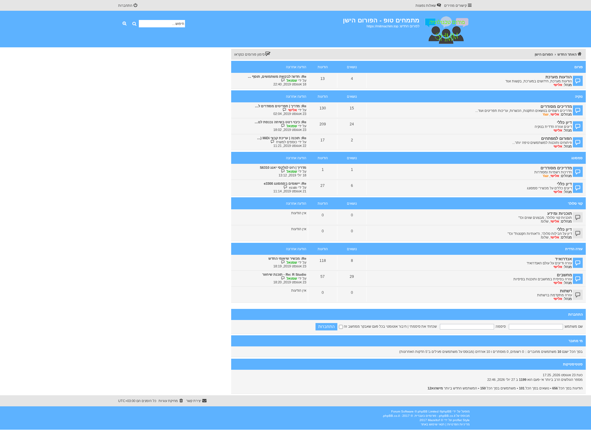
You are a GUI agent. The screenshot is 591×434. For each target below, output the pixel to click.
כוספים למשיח (286, 142)
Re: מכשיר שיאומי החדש (287, 258)
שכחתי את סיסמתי (423, 326)
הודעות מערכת (558, 77)
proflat (457, 420)
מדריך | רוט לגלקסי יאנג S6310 (283, 167)
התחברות (575, 314)
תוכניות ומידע (559, 213)
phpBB (447, 411)
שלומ (545, 221)
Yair (546, 114)
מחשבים (564, 275)
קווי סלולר (575, 203)
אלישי (557, 85)
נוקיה (579, 96)
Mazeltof (434, 420)
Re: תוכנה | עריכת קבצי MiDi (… (281, 138)
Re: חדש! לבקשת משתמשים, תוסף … (277, 76)
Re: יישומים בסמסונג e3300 (285, 183)
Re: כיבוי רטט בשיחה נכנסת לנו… (280, 122)
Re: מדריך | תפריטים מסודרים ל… (280, 106)
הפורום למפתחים (556, 138)
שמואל (292, 80)
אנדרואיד (563, 259)
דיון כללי (564, 122)
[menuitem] (429, 5)
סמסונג (577, 158)
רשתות (566, 291)
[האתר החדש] (446, 29)
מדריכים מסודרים (556, 106)
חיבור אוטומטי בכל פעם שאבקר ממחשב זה (375, 326)
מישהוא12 (435, 388)
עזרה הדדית (574, 249)
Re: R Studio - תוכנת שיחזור (284, 274)
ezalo (293, 187)
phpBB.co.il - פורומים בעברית (435, 415)
